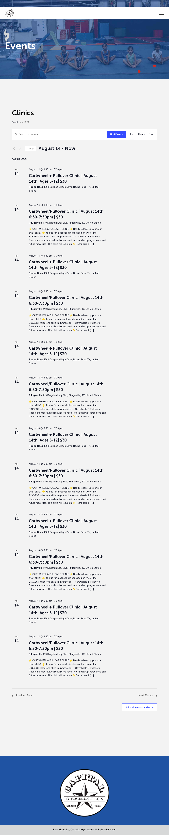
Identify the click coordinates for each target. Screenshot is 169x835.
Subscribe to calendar (137, 707)
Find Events (116, 134)
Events (15, 122)
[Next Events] (20, 148)
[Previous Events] (14, 148)
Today (30, 148)
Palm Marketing (61, 830)
